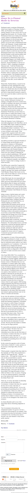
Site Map (24, 480)
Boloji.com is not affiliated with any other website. (15, 10)
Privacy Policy (14, 480)
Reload (24, 460)
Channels (6, 13)
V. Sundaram (6, 23)
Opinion (3, 16)
